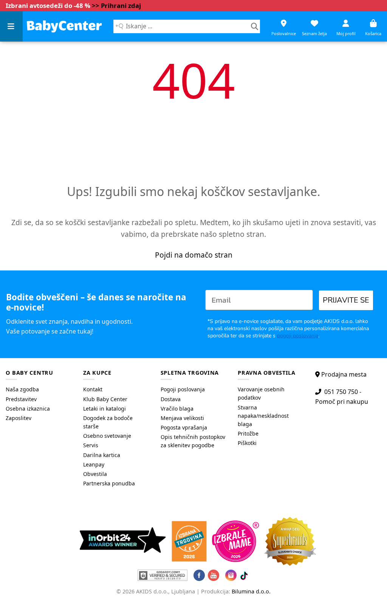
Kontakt (92, 389)
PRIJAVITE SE (346, 300)
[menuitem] (39, 389)
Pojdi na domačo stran (193, 255)
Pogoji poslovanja (183, 389)
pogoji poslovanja (297, 335)
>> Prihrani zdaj (116, 5)
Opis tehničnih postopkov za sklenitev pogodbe (193, 441)
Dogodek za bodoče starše (108, 422)
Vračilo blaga (177, 408)
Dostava (171, 399)
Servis (90, 445)
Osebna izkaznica (28, 408)
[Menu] (11, 26)
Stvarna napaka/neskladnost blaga (263, 416)
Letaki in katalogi (104, 408)
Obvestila (95, 473)
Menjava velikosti (182, 418)
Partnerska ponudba (109, 483)
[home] (64, 26)
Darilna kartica (101, 455)
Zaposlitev (18, 418)
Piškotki (247, 442)
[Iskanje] (254, 26)
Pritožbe (248, 433)
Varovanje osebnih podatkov (261, 393)
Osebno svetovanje (107, 435)
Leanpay (93, 464)
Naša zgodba (22, 389)
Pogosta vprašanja (184, 427)
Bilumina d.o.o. (251, 591)
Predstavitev (21, 399)
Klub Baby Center (105, 399)
